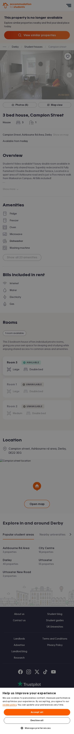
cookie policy (10, 705)
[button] (37, 728)
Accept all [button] (37, 712)
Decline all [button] (36, 720)
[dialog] (37, 711)
